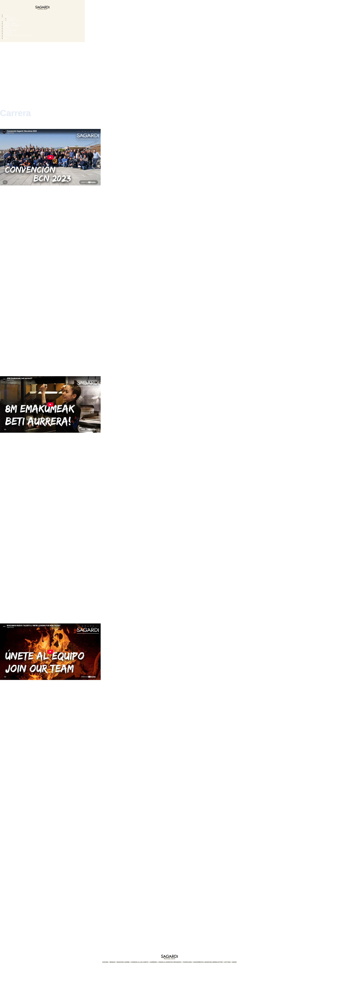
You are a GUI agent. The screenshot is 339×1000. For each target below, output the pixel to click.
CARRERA (153, 962)
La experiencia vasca (13, 20)
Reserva (7, 27)
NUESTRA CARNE (123, 962)
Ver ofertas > (6, 884)
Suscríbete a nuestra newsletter (18, 35)
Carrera (7, 32)
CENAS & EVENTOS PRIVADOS (170, 962)
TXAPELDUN (187, 962)
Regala (7, 28)
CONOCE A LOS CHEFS (139, 962)
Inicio (6, 15)
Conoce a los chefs (11, 25)
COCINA (105, 962)
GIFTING (227, 962)
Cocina (6, 17)
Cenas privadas (10, 30)
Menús (6, 22)
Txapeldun (8, 33)
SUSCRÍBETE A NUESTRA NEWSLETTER (208, 962)
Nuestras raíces (11, 18)
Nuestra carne (10, 23)
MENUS (112, 962)
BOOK (234, 962)
